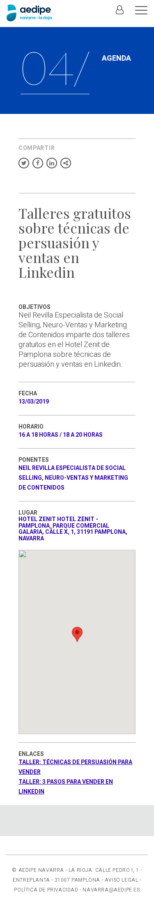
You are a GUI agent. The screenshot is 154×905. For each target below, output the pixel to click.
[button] (77, 634)
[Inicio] (29, 13)
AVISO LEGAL (121, 880)
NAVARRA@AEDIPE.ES (111, 890)
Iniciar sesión (119, 14)
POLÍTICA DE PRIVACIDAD (46, 890)
